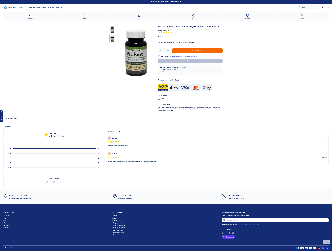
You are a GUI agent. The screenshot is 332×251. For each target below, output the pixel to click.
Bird (4, 223)
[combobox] (308, 7)
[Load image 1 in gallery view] (112, 29)
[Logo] (14, 7)
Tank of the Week (117, 230)
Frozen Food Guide (118, 232)
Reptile (5, 228)
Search (114, 216)
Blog (113, 235)
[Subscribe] (326, 220)
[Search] (298, 7)
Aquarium (6, 216)
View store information (168, 72)
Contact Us (115, 220)
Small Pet (6, 225)
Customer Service (234, 195)
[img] (164, 32)
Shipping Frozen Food (119, 228)
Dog (4, 218)
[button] (328, 7)
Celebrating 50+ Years (18, 195)
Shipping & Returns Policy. (190, 56)
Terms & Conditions (174, 56)
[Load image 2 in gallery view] (112, 39)
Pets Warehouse (11, 247)
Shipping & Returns (118, 223)
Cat (4, 220)
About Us (115, 218)
